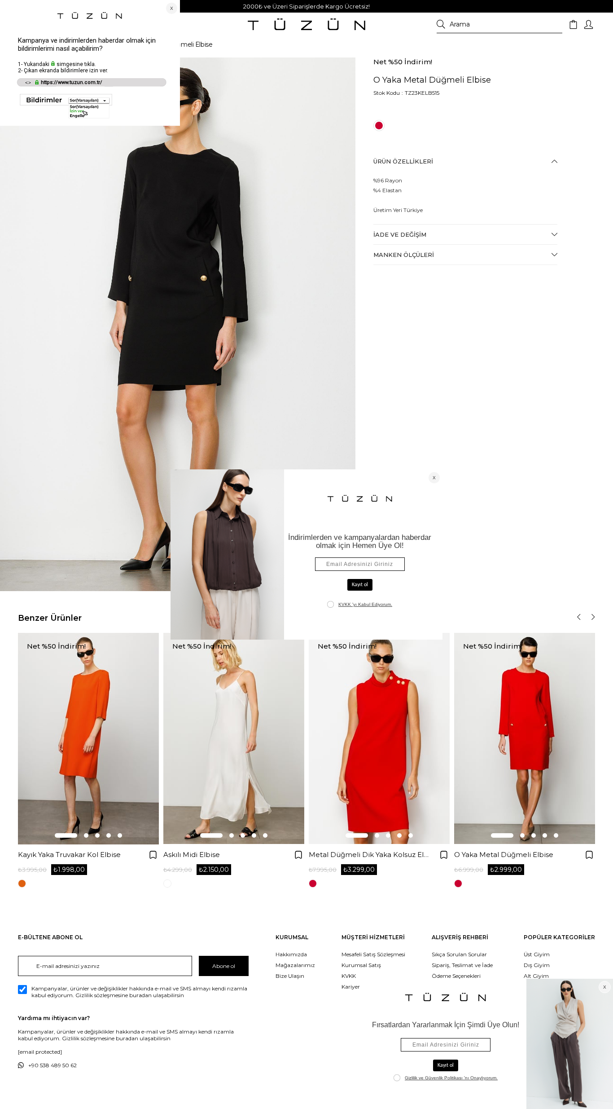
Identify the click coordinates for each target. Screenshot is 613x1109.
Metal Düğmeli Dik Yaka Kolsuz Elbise (369, 854)
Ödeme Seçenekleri (456, 975)
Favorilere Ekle (153, 855)
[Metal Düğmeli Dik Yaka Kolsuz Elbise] (379, 738)
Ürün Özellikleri (403, 161)
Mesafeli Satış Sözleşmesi (373, 954)
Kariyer (351, 986)
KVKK (349, 975)
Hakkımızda (291, 954)
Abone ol (223, 966)
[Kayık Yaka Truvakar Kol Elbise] (88, 738)
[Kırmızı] (379, 125)
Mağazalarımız (295, 965)
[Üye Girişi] (588, 24)
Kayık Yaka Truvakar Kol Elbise (69, 854)
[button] (66, 835)
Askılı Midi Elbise (191, 854)
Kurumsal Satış (361, 965)
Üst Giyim (537, 954)
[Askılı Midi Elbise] (233, 738)
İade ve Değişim (399, 234)
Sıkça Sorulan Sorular (459, 954)
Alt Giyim (536, 975)
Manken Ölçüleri (403, 254)
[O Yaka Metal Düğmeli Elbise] (524, 738)
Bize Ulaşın (290, 975)
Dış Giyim (537, 965)
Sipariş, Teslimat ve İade (462, 965)
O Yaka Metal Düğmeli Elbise (503, 854)
